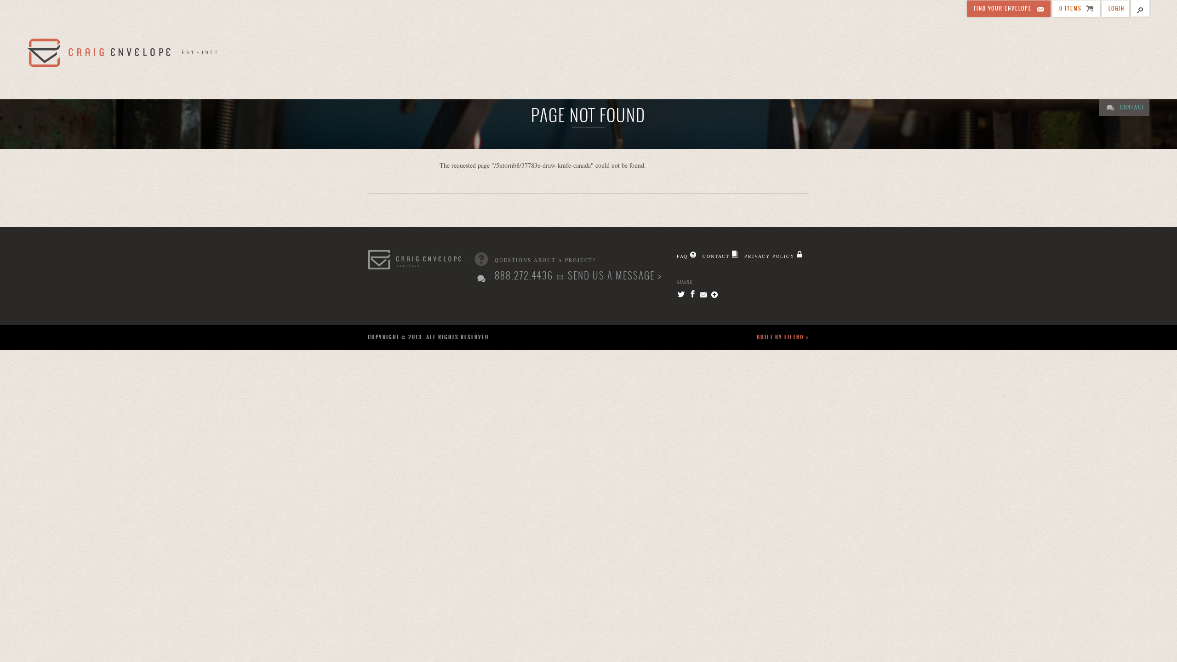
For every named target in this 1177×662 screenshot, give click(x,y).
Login (1116, 8)
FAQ (682, 256)
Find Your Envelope (1003, 8)
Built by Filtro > (783, 337)
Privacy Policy (769, 256)
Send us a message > (615, 275)
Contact (1132, 107)
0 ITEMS (1070, 8)
